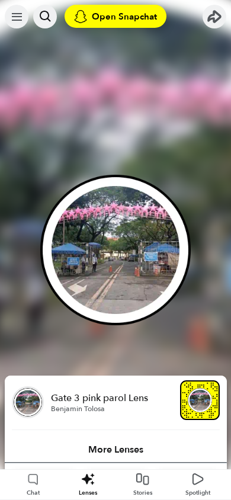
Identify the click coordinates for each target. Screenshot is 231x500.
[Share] (214, 16)
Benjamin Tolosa (78, 409)
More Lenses (115, 449)
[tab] (116, 449)
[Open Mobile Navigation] (16, 16)
